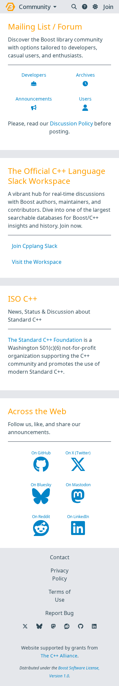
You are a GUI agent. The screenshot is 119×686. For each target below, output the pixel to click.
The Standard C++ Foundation (45, 339)
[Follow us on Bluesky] (39, 626)
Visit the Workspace (36, 262)
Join (108, 7)
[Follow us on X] (25, 626)
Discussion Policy (71, 123)
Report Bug (59, 613)
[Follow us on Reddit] (66, 626)
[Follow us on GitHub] (80, 626)
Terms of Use (60, 595)
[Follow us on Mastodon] (53, 626)
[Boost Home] (10, 7)
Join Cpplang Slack (35, 246)
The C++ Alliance (59, 655)
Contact (59, 557)
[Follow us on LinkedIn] (94, 626)
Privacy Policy (59, 574)
